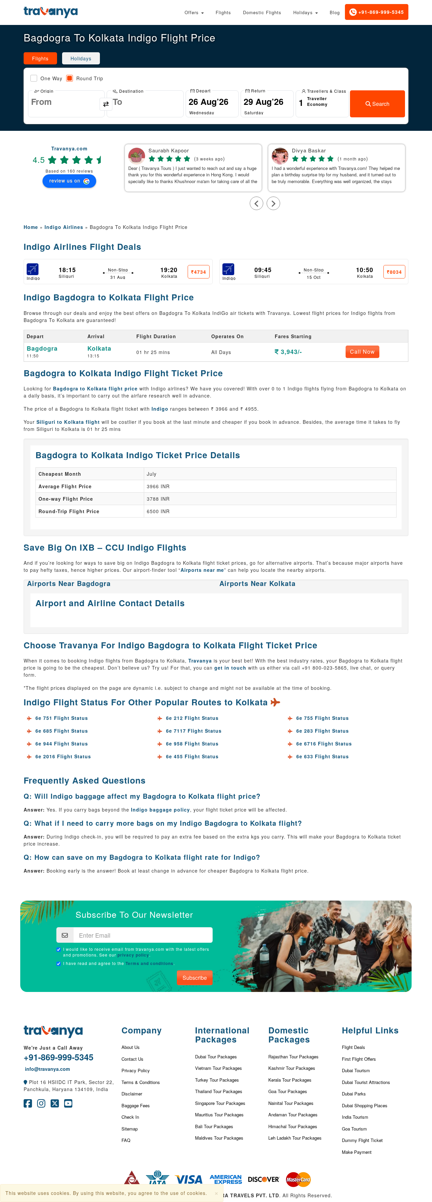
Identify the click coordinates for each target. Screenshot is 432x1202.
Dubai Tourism (356, 1070)
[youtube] (68, 1105)
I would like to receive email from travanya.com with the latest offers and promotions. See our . (136, 952)
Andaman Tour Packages (293, 1114)
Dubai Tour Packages (216, 1056)
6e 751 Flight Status (61, 717)
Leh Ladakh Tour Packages (295, 1138)
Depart (203, 90)
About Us (131, 1047)
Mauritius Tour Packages (219, 1114)
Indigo (160, 408)
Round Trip (89, 78)
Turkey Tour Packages (217, 1080)
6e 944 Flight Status (61, 743)
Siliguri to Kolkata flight (68, 421)
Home (31, 227)
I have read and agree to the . (119, 963)
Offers (192, 12)
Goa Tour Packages (287, 1091)
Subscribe (195, 977)
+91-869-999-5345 (380, 11)
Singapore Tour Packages (220, 1103)
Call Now (362, 351)
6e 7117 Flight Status (194, 730)
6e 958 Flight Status (192, 743)
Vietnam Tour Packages (218, 1068)
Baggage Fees (136, 1105)
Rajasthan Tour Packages (293, 1056)
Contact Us (132, 1059)
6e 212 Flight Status (192, 717)
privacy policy (133, 955)
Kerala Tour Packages (290, 1080)
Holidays (304, 12)
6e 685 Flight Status (61, 730)
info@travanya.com (47, 1068)
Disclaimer (132, 1093)
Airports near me (202, 569)
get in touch (230, 667)
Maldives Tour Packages (219, 1138)
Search (380, 104)
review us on (65, 180)
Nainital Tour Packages (291, 1103)
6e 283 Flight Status (322, 730)
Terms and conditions (149, 963)
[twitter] (55, 1105)
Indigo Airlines (64, 227)
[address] (25, 1082)
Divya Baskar (309, 150)
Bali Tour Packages (214, 1126)
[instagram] (41, 1105)
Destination (131, 90)
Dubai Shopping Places (364, 1105)
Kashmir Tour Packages (291, 1068)
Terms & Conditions (141, 1082)
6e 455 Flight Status (192, 756)
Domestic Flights (262, 12)
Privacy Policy (136, 1070)
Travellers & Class (326, 90)
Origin (46, 90)
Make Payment (357, 1152)
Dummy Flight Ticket (362, 1140)
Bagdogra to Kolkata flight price (95, 388)
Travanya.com (69, 148)
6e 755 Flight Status (322, 717)
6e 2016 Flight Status (63, 756)
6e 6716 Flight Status (324, 743)
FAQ (126, 1140)
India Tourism (355, 1117)
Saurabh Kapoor (168, 150)
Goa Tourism (354, 1128)
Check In (130, 1117)
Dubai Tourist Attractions (366, 1082)
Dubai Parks (354, 1093)
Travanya (200, 660)
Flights (223, 12)
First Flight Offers (359, 1059)
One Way (51, 78)
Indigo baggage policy (160, 809)
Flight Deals (353, 1047)
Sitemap (130, 1128)
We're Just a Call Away (53, 1047)
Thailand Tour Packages (218, 1091)
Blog (335, 12)
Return (258, 90)
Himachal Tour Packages (292, 1126)
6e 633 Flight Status (322, 756)
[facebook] (28, 1105)
